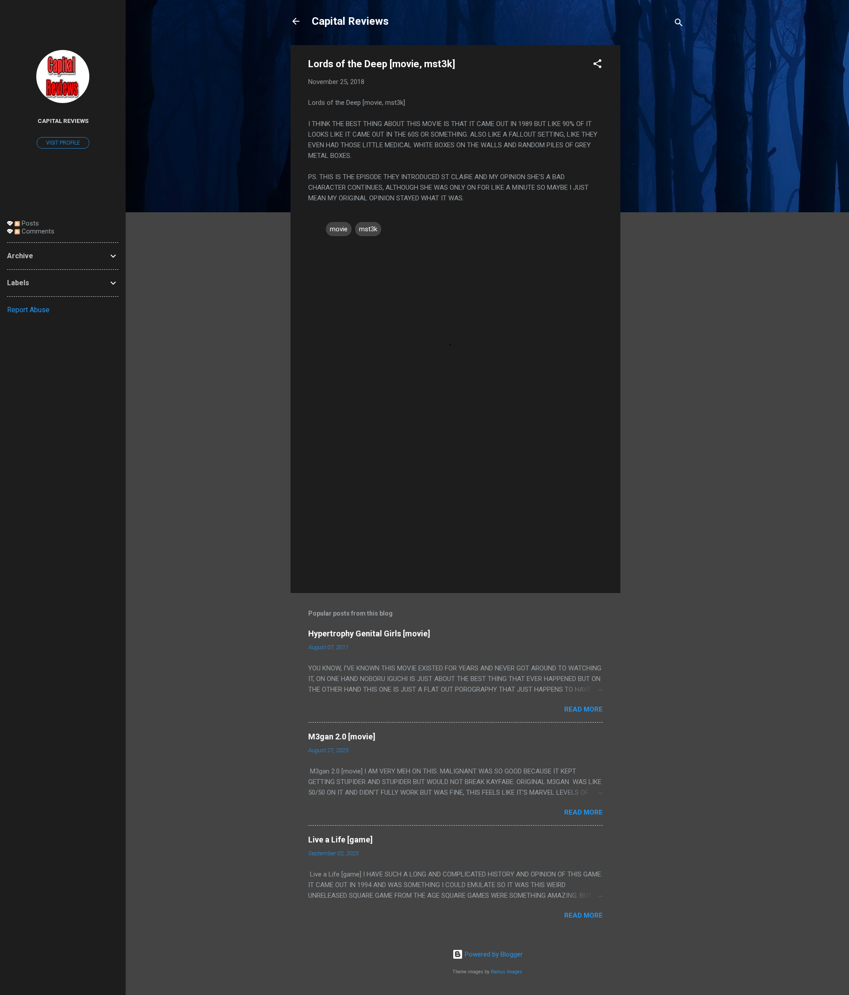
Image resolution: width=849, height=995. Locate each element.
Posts (29, 223)
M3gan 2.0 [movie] (341, 736)
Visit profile (63, 143)
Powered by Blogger (493, 954)
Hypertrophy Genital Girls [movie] (369, 633)
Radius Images (506, 972)
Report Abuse (28, 310)
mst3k (368, 229)
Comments (37, 231)
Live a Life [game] (340, 839)
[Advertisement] (655, 177)
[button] (597, 65)
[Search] (678, 24)
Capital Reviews (350, 21)
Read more (583, 709)
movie (339, 229)
